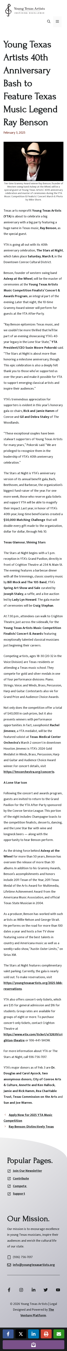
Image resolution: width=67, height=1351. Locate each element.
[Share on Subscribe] (33, 1344)
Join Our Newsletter (27, 1171)
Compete (20, 1186)
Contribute (21, 1178)
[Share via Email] (58, 1333)
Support (19, 1193)
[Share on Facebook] (8, 1333)
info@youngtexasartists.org (34, 1265)
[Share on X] (20, 1333)
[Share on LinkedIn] (33, 1333)
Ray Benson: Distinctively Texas (31, 1126)
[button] (48, 21)
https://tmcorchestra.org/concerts (29, 772)
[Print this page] (46, 1333)
